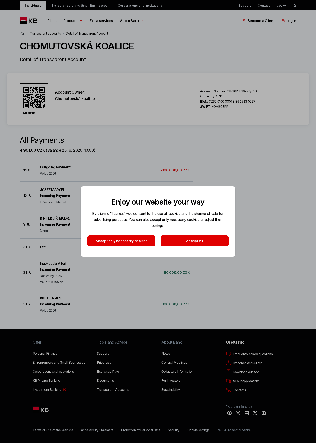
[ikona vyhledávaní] (294, 5)
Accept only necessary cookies (121, 241)
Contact (264, 5)
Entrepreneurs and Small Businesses (79, 5)
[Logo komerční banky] (30, 20)
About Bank (129, 20)
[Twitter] (255, 413)
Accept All (194, 241)
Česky (281, 5)
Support (245, 5)
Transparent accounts (45, 33)
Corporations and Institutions (140, 5)
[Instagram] (238, 413)
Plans (52, 20)
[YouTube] (263, 413)
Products (70, 20)
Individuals (33, 5)
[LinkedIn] (246, 413)
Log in (291, 20)
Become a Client (260, 20)
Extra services (101, 20)
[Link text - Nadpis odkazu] (41, 409)
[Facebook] (229, 413)
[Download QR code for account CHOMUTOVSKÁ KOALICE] (34, 98)
